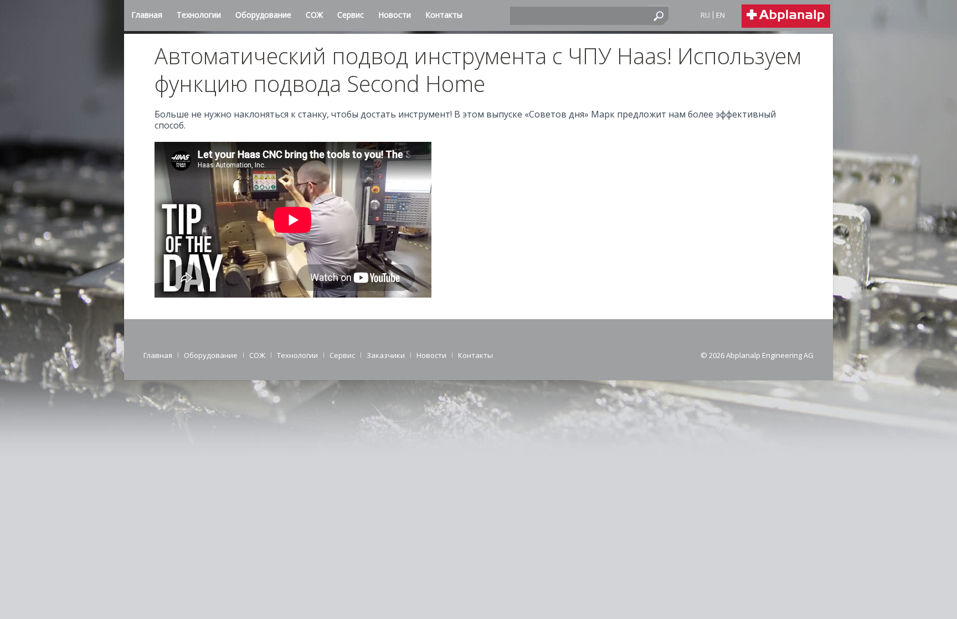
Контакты (475, 355)
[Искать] (659, 15)
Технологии (297, 355)
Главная (157, 355)
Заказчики (386, 355)
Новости (431, 355)
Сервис (342, 355)
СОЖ (257, 355)
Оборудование (211, 355)
